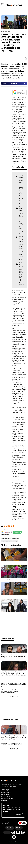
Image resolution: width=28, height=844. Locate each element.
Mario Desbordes (6, 541)
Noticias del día (9, 719)
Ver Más (13, 696)
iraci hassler (15, 538)
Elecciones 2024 (6, 538)
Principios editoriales (6, 792)
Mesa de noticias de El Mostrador (9, 58)
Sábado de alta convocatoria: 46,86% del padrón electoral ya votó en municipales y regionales (14, 562)
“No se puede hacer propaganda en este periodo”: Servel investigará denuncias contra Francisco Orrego (13, 579)
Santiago (15, 541)
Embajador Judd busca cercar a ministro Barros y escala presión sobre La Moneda (21, 220)
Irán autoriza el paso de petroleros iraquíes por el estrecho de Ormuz (11, 744)
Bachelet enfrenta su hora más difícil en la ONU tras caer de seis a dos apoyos (21, 273)
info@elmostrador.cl (13, 786)
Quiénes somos (5, 789)
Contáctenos (4, 800)
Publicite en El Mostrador (7, 797)
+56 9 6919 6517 (5, 786)
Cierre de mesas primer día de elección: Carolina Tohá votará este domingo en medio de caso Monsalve (13, 596)
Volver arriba (4, 823)
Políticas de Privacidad (6, 794)
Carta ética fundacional (7, 791)
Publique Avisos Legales (7, 798)
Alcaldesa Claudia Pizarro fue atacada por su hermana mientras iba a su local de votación (13, 613)
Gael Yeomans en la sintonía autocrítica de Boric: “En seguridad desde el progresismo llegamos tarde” (13, 673)
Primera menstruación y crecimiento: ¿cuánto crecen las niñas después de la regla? (21, 248)
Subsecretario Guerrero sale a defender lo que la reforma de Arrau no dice (13, 656)
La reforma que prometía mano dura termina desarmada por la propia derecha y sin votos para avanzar (13, 684)
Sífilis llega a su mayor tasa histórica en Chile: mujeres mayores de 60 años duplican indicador (21, 189)
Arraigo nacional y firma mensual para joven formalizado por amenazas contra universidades (13, 737)
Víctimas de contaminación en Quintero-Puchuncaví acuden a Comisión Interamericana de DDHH (12, 691)
